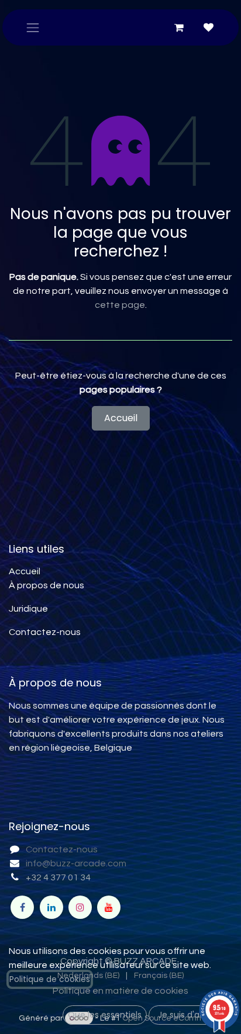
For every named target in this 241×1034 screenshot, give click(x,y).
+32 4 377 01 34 (58, 877)
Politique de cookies (49, 979)
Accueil (120, 418)
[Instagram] (80, 907)
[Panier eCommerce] (179, 27)
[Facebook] (22, 907)
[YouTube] (108, 907)
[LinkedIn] (51, 907)
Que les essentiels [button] (105, 1015)
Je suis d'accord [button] (190, 1015)
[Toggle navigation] (32, 27)
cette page (120, 305)
